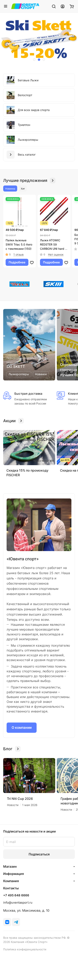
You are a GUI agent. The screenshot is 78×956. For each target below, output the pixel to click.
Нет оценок (56, 254)
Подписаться (39, 854)
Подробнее (17, 262)
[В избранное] (32, 262)
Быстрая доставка (28, 393)
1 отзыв (18, 254)
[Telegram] (16, 922)
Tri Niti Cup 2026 (20, 799)
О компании (22, 728)
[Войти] (62, 6)
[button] (34, 59)
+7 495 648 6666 (16, 895)
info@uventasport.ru (17, 902)
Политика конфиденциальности (24, 949)
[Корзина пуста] (72, 6)
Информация (13, 874)
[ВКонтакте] (7, 922)
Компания (11, 881)
